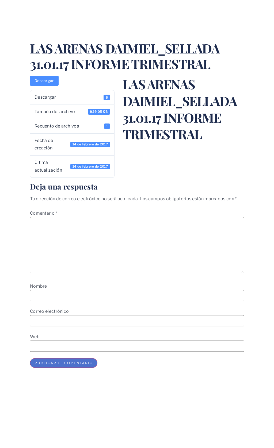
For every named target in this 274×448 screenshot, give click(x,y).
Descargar (44, 80)
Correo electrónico (49, 311)
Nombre (38, 286)
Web (35, 337)
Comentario (43, 213)
